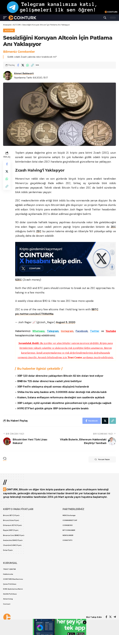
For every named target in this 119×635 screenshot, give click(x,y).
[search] (105, 17)
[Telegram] (115, 617)
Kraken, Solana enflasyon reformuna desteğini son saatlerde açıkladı (61, 397)
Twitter (94, 331)
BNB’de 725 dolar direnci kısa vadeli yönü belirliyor (49, 381)
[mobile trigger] (5, 17)
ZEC (38, 231)
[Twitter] (110, 617)
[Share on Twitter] (23, 65)
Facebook (82, 331)
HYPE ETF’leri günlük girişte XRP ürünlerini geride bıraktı (52, 408)
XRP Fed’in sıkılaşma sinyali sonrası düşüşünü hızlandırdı (53, 386)
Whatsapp (38, 331)
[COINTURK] (22, 17)
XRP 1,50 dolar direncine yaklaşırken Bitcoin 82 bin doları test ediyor (60, 375)
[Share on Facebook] (18, 65)
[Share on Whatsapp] (27, 65)
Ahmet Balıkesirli (24, 73)
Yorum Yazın (104, 459)
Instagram (67, 331)
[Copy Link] (32, 65)
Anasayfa (7, 25)
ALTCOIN (17, 25)
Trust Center (75, 357)
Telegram (53, 331)
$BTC (94, 309)
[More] (37, 65)
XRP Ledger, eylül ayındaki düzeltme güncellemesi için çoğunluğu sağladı (64, 403)
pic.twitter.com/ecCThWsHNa (34, 314)
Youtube (111, 331)
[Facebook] (106, 617)
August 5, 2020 (65, 322)
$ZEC (18, 279)
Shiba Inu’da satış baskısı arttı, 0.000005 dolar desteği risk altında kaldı (62, 392)
